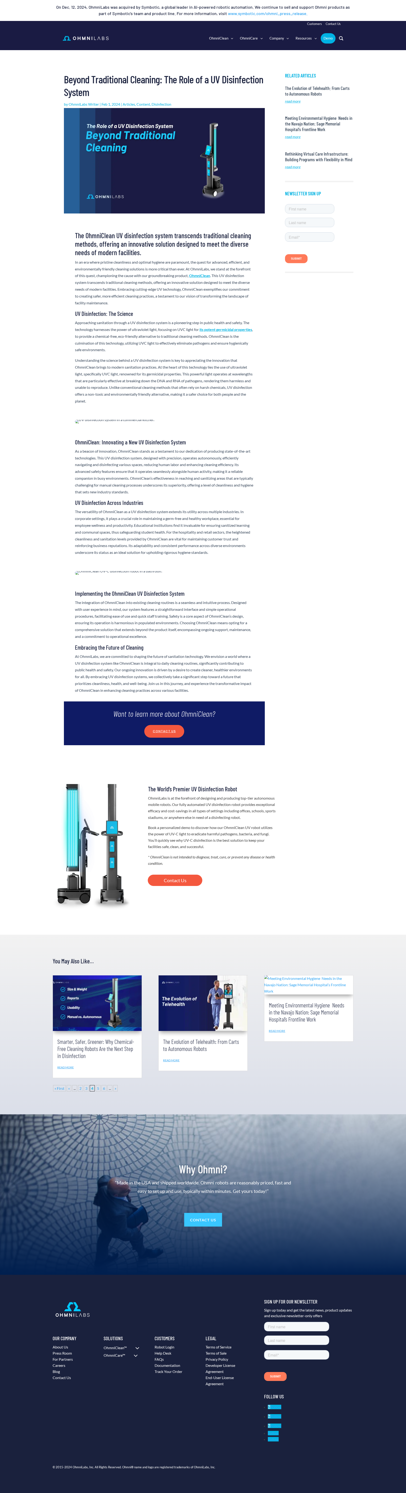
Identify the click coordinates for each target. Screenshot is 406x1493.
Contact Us (164, 731)
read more (293, 101)
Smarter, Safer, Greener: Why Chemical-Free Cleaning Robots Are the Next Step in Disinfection (95, 1048)
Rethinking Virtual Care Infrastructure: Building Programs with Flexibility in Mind (318, 156)
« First (59, 1088)
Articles (129, 104)
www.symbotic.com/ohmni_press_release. (268, 13)
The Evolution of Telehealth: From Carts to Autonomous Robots (317, 91)
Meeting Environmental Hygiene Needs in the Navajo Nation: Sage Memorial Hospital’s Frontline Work (318, 123)
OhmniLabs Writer (84, 104)
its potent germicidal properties (225, 329)
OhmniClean (199, 275)
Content (143, 104)
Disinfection (161, 104)
